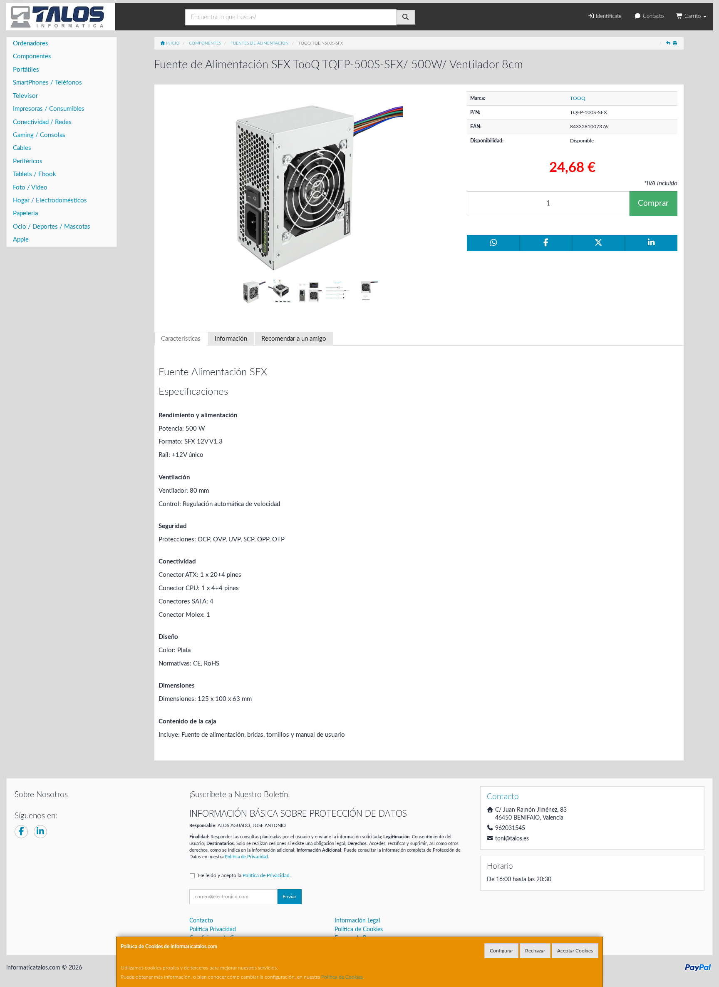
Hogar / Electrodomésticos (50, 200)
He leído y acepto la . (244, 875)
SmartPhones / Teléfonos (47, 83)
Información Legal (357, 921)
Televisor (25, 96)
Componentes (32, 56)
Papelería (25, 213)
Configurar (501, 950)
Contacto (652, 16)
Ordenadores (30, 43)
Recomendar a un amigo (293, 339)
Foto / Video (30, 187)
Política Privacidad (212, 929)
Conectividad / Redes (42, 122)
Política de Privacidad (246, 857)
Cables (22, 148)
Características (181, 339)
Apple (21, 240)
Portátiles (26, 70)
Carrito (692, 16)
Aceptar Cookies (575, 950)
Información (231, 339)
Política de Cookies (342, 977)
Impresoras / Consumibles (48, 109)
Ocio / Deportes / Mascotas (51, 227)
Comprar (653, 203)
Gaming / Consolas (39, 135)
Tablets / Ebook (34, 174)
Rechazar (535, 950)
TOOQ (577, 98)
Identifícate (608, 16)
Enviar (289, 896)
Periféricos (27, 161)
